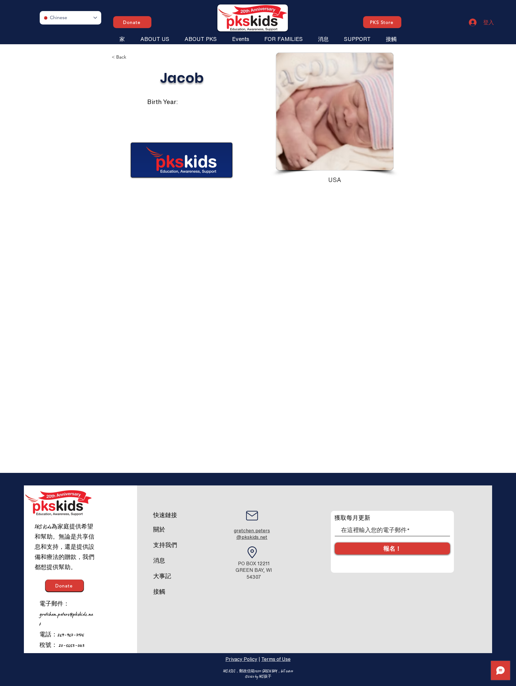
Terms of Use (276, 659)
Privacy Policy (241, 659)
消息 (159, 561)
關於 (159, 529)
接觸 (159, 592)
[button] (155, 36)
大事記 (162, 576)
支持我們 (165, 545)
